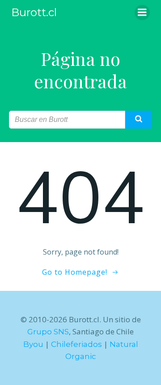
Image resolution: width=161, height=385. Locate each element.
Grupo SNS (48, 331)
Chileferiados (76, 344)
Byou (33, 344)
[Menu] (142, 12)
